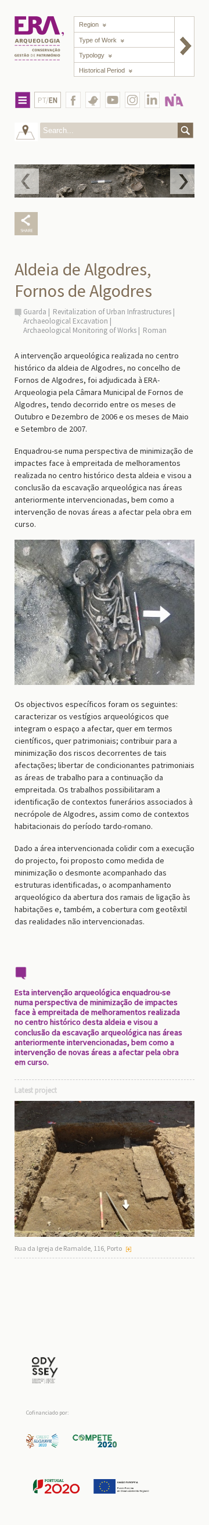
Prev (27, 181)
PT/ (47, 100)
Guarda (34, 312)
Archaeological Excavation (65, 321)
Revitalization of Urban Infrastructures (112, 312)
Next (182, 181)
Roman (155, 330)
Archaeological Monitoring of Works (79, 330)
